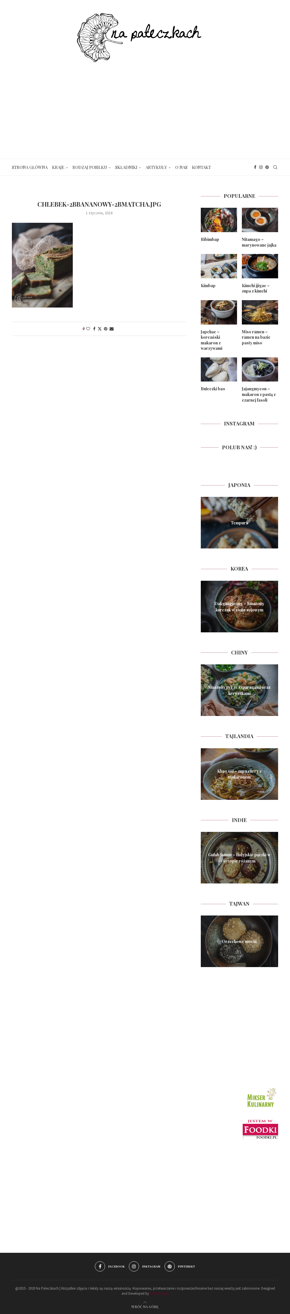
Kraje (58, 167)
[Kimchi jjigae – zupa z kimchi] (260, 266)
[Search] (275, 167)
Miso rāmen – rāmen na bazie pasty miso (256, 337)
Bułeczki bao (213, 388)
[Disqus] (99, 421)
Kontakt (201, 167)
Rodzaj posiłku (89, 167)
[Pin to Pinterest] (105, 328)
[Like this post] (88, 328)
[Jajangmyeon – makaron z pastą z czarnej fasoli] (260, 369)
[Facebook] (255, 167)
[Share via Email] (112, 328)
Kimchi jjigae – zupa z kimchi (256, 288)
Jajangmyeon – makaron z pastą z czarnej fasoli (259, 394)
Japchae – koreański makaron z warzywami (211, 340)
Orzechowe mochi (239, 941)
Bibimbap (210, 239)
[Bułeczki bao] (219, 369)
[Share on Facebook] (94, 328)
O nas (181, 167)
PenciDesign (159, 1293)
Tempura (239, 522)
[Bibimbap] (219, 220)
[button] (206, 522)
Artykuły (156, 167)
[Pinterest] (267, 167)
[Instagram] (261, 167)
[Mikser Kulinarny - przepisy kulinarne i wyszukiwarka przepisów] (261, 1088)
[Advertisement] (145, 105)
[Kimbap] (219, 266)
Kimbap (208, 285)
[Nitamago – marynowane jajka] (260, 220)
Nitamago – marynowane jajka (259, 242)
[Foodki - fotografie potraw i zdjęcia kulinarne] (260, 1122)
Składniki (126, 167)
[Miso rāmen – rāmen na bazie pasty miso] (260, 312)
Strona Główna (30, 167)
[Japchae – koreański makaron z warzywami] (219, 312)
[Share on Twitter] (100, 328)
